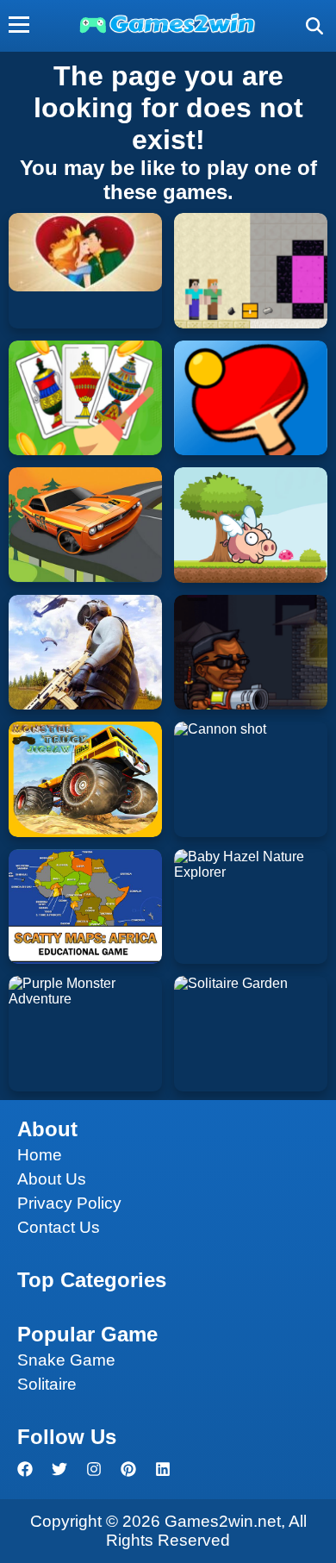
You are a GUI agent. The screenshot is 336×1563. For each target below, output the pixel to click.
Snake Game (66, 1360)
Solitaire (47, 1384)
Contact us (58, 1227)
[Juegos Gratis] (168, 31)
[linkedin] (163, 1469)
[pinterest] (128, 1469)
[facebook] (25, 1469)
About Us (51, 1179)
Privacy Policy (69, 1203)
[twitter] (59, 1469)
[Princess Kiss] (85, 252)
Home (39, 1155)
